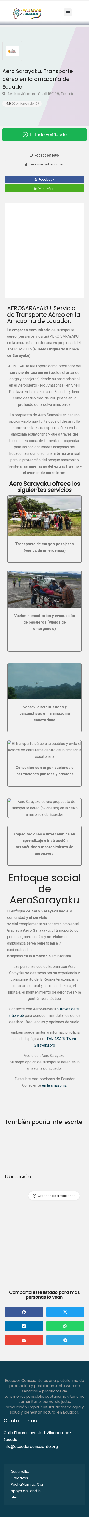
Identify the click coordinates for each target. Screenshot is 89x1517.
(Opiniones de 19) (22, 103)
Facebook (46, 179)
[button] (68, 12)
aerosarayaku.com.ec (46, 164)
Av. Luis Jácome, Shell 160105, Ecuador (41, 93)
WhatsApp (46, 188)
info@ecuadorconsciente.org (31, 1446)
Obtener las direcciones (56, 1196)
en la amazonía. (54, 1085)
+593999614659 (46, 155)
